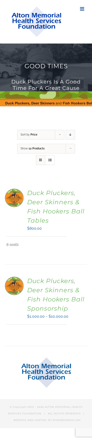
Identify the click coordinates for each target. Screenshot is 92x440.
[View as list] (49, 160)
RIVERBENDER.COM (67, 420)
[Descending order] (70, 135)
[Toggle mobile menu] (82, 8)
